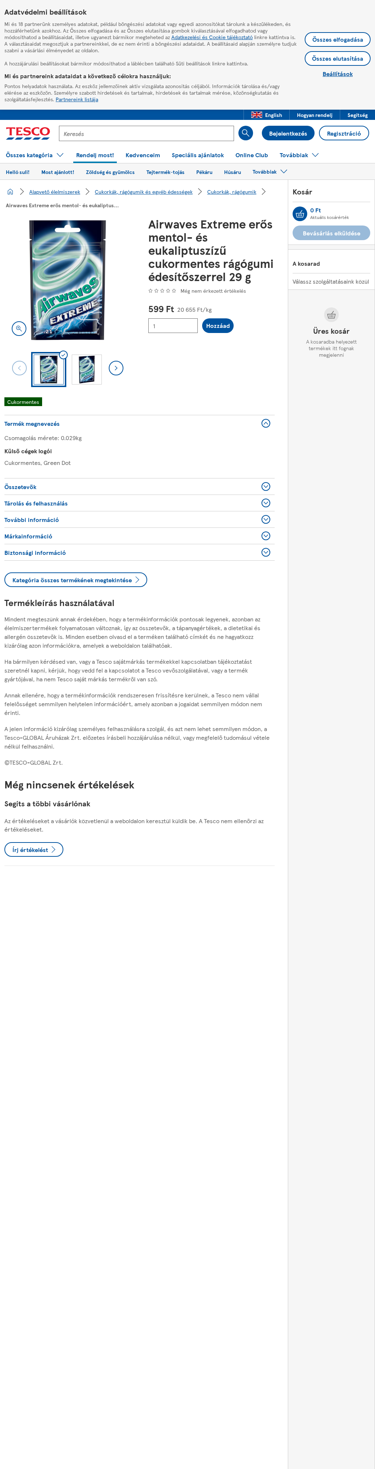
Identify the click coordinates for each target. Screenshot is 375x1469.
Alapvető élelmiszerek (54, 191)
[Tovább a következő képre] (116, 368)
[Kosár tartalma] (300, 214)
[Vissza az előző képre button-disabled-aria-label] (19, 368)
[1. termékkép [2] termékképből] (67, 280)
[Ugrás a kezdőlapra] (28, 133)
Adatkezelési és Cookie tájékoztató (212, 37)
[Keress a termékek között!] (245, 133)
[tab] (48, 369)
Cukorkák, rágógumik (231, 191)
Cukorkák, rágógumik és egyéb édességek (144, 191)
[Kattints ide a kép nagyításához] (19, 328)
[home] (10, 191)
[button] (266, 115)
